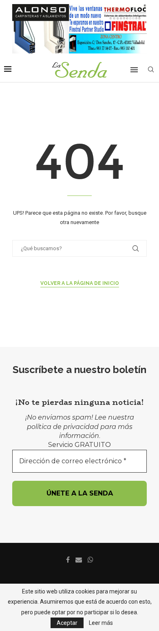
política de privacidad (63, 427)
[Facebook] (68, 559)
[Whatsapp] (90, 559)
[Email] (78, 559)
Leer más (101, 623)
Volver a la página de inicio (79, 283)
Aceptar (67, 623)
